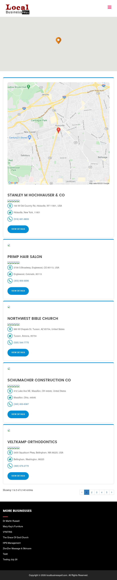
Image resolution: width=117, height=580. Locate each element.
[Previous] (81, 492)
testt (5, 553)
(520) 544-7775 (21, 342)
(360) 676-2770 (21, 465)
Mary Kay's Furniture (13, 526)
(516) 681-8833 (21, 219)
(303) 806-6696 (21, 280)
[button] (58, 40)
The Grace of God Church (15, 537)
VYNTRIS (7, 531)
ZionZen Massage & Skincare (17, 548)
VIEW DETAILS (18, 229)
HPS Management (12, 542)
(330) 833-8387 (21, 404)
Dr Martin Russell (11, 520)
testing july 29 (10, 559)
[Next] (111, 492)
